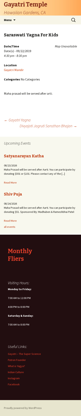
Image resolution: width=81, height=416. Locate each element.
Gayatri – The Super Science (24, 354)
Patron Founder (17, 360)
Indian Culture (16, 372)
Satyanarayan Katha (24, 156)
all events (9, 227)
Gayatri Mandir (14, 70)
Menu (8, 20)
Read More (10, 182)
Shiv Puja (13, 194)
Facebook (14, 384)
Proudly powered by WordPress (23, 408)
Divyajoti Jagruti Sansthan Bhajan (48, 125)
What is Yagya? (16, 366)
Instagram (14, 378)
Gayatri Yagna (17, 119)
